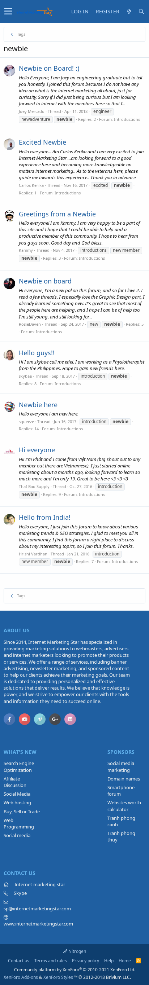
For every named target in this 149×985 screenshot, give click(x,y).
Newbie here (38, 404)
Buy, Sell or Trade (22, 811)
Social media (17, 835)
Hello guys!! (37, 352)
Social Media (17, 794)
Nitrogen (76, 951)
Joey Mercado (31, 111)
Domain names (123, 778)
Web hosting (17, 802)
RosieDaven (30, 324)
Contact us (18, 961)
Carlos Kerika (31, 185)
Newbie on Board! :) (49, 68)
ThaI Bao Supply (34, 486)
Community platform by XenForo (74, 970)
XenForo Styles (58, 977)
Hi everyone (37, 449)
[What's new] (129, 12)
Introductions (127, 119)
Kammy (26, 250)
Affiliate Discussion (15, 781)
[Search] (141, 12)
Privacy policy (85, 961)
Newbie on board (45, 281)
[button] (8, 11)
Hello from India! (45, 517)
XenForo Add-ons (21, 977)
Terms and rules (50, 961)
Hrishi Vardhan (33, 554)
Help (109, 961)
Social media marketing (120, 766)
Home (125, 961)
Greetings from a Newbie (57, 214)
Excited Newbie (42, 142)
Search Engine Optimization (19, 766)
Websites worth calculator (124, 805)
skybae (25, 376)
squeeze (26, 421)
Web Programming (19, 823)
